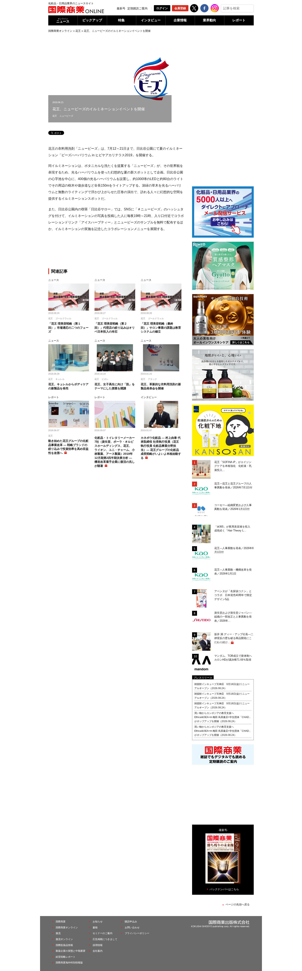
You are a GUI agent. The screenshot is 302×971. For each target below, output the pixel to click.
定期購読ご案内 (137, 8)
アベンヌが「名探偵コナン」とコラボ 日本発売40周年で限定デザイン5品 (233, 595)
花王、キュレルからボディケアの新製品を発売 (68, 386)
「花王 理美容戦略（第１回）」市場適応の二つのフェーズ (68, 327)
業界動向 (209, 20)
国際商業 (61, 921)
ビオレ (105, 379)
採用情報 (98, 945)
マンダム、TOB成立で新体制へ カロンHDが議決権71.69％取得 (234, 657)
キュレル (60, 379)
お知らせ (98, 921)
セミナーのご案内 (102, 933)
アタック (152, 379)
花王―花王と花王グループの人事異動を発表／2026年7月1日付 (233, 485)
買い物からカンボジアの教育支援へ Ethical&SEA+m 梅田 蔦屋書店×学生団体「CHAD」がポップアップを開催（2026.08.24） (222, 717)
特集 (121, 20)
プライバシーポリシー (137, 933)
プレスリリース (203, 677)
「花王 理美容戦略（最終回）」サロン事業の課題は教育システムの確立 (161, 327)
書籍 (95, 927)
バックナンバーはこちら (224, 889)
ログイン (162, 8)
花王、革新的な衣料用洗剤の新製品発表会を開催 (161, 386)
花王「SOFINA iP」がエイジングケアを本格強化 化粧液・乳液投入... (233, 466)
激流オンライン (64, 939)
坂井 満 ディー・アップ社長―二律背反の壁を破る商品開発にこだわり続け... (233, 638)
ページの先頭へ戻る (238, 904)
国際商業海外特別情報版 (69, 962)
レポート (239, 20)
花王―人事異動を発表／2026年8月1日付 (234, 550)
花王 (78, 30)
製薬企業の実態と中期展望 (70, 951)
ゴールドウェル (63, 318)
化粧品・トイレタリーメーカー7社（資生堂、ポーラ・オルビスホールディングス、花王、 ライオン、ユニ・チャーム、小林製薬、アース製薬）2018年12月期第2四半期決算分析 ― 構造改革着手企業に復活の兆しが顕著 (115, 451)
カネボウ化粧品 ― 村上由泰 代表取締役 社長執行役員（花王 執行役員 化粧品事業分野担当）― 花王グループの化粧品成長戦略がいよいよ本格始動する (161, 447)
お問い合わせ (132, 927)
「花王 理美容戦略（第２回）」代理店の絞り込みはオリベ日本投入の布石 (115, 327)
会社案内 (98, 951)
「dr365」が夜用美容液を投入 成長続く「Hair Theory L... (233, 528)
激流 (58, 933)
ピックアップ (92, 20)
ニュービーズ (66, 116)
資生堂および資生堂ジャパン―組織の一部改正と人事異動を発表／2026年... (233, 616)
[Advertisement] (116, 250)
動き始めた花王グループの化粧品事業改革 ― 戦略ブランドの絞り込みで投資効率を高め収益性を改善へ (68, 447)
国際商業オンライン (60, 30)
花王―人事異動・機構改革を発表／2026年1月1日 (233, 571)
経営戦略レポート (65, 957)
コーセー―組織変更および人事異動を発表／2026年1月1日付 (233, 507)
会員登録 (180, 8)
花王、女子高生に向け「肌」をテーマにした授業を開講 (115, 386)
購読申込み (131, 921)
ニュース (62, 20)
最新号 (121, 8)
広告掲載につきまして (105, 939)
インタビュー (151, 20)
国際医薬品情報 (64, 945)
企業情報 (180, 20)
